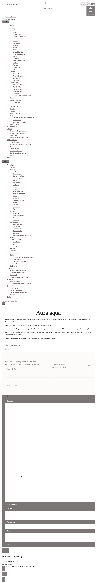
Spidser (15, 63)
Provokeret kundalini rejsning (19, 137)
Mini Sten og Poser (19, 61)
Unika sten (16, 67)
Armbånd (16, 74)
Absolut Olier (17, 87)
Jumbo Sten (16, 43)
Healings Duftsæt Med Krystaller (23, 117)
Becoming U (13, 135)
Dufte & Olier (14, 82)
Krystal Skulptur (18, 52)
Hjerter (15, 41)
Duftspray (16, 93)
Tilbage (7, 349)
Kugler (15, 56)
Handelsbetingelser (16, 151)
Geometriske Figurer (19, 36)
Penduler (13, 111)
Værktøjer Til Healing (19, 122)
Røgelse (12, 109)
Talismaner (16, 78)
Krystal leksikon (12, 126)
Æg (14, 69)
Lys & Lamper (17, 120)
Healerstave (17, 39)
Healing (9, 129)
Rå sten (15, 65)
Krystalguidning (15, 142)
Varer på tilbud (14, 124)
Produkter (10, 25)
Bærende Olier (17, 89)
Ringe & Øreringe (18, 76)
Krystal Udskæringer (19, 54)
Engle (15, 32)
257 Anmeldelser (48, 8)
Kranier (15, 47)
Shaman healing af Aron (17, 133)
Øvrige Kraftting (15, 113)
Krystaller (13, 30)
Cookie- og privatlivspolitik (18, 153)
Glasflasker (16, 102)
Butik (9, 157)
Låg (14, 104)
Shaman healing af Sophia (18, 131)
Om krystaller (14, 148)
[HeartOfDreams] (8, 19)
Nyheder (12, 28)
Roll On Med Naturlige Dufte (22, 96)
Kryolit (15, 50)
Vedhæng (16, 80)
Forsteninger (17, 34)
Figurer (12, 98)
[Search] (3, 303)
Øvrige (12, 115)
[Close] (5, 550)
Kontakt (12, 155)
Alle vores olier (17, 85)
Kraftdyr (16, 45)
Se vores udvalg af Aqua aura (13, 345)
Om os (9, 146)
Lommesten (16, 58)
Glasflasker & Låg (15, 100)
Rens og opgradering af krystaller (20, 144)
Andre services (12, 140)
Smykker (12, 71)
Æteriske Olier (17, 91)
